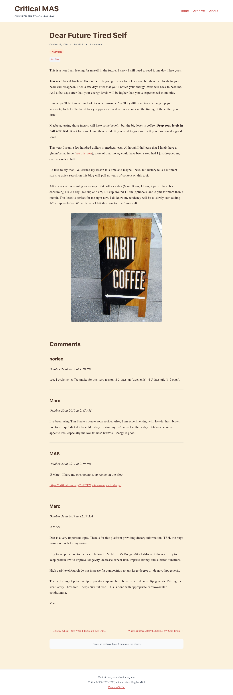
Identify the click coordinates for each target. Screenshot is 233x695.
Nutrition (57, 51)
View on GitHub (116, 687)
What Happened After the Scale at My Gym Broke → (155, 630)
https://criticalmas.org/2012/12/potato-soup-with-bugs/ (85, 485)
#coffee (55, 59)
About (213, 11)
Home (184, 11)
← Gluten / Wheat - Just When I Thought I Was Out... (78, 630)
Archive (199, 11)
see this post (84, 153)
